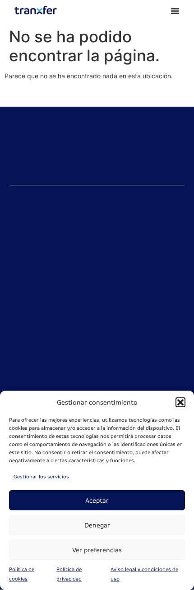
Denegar (97, 525)
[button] (180, 402)
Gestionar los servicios (41, 477)
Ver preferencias (97, 550)
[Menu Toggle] (175, 10)
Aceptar (97, 500)
